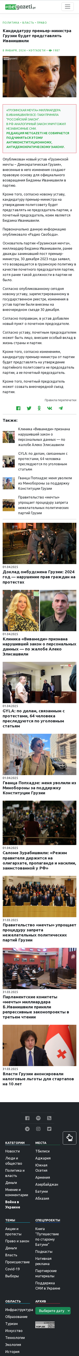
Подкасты (43, 1251)
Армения (42, 1177)
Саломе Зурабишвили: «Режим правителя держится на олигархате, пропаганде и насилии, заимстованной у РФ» (39, 860)
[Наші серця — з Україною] (20, 6)
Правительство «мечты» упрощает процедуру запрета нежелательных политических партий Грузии (39, 932)
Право (42, 22)
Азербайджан (46, 1184)
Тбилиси (42, 1151)
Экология (13, 1345)
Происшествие (17, 1262)
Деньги (11, 1183)
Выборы (12, 1276)
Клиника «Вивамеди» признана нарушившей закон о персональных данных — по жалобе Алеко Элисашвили (39, 646)
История (12, 1352)
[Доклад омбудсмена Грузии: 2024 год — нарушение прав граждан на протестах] (39, 543)
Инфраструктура (19, 1310)
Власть (28, 22)
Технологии (15, 1338)
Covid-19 (12, 1269)
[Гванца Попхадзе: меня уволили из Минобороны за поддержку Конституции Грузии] (9, 483)
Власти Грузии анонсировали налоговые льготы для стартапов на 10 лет (38, 1078)
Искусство (14, 1331)
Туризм (11, 1324)
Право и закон (17, 1241)
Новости (12, 1151)
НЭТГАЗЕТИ (37, 50)
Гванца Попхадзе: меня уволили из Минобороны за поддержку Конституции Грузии (45, 483)
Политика (11, 22)
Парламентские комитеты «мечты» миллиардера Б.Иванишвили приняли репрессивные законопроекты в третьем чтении (36, 1006)
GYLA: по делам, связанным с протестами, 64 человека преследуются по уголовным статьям (34, 718)
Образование (16, 1317)
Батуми (41, 1191)
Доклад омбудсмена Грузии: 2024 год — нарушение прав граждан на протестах (39, 576)
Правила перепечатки (60, 400)
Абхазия (42, 1198)
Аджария (43, 1158)
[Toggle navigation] (67, 6)
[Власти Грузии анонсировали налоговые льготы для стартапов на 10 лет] (39, 1045)
